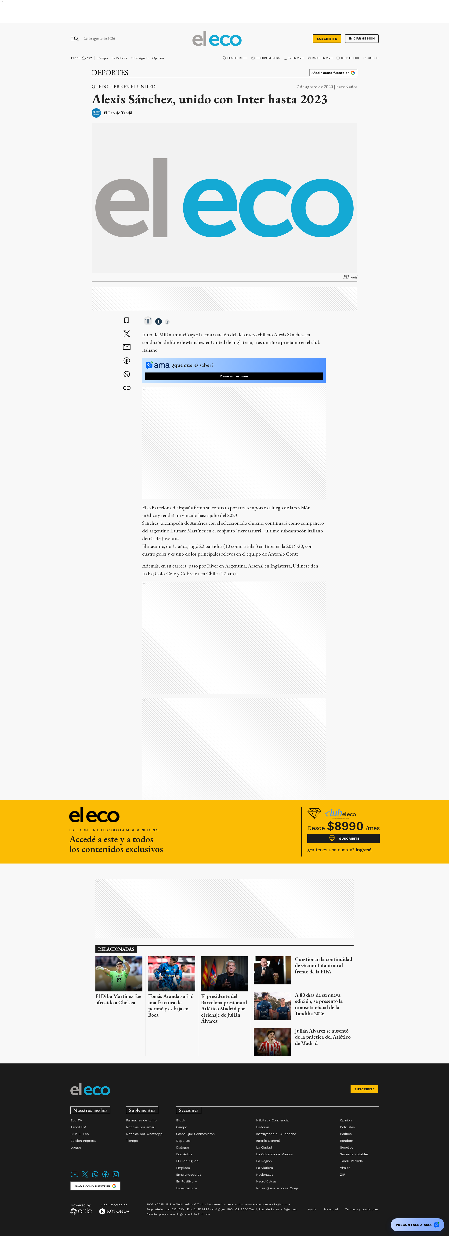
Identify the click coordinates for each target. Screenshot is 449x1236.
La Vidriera (119, 58)
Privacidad (331, 1209)
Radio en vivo (322, 58)
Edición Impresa (268, 58)
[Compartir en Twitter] (127, 334)
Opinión (158, 58)
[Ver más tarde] (127, 320)
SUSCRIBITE (327, 38)
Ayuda (312, 1209)
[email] (127, 347)
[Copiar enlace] (127, 388)
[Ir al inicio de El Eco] (217, 38)
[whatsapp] (127, 374)
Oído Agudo (139, 58)
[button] (148, 321)
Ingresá (364, 850)
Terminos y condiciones (362, 1209)
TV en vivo (296, 58)
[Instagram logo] (116, 1177)
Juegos (373, 58)
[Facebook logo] (105, 1177)
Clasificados (237, 58)
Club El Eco (350, 58)
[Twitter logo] (85, 1177)
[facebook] (127, 361)
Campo (103, 58)
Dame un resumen (234, 376)
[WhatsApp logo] (95, 1177)
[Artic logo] (81, 1209)
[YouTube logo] (74, 1177)
